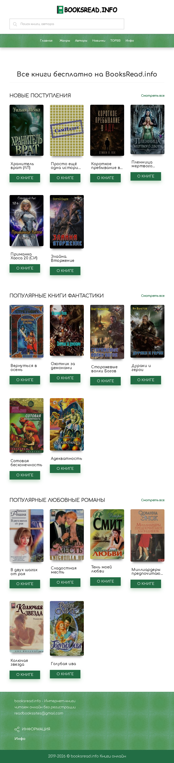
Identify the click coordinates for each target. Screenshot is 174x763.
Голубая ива (63, 664)
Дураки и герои (141, 368)
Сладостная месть (64, 570)
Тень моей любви (101, 569)
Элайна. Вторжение (62, 259)
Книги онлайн (113, 756)
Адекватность (66, 459)
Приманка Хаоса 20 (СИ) (24, 256)
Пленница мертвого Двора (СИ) (143, 166)
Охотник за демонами (63, 366)
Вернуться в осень (24, 368)
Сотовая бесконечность (26, 463)
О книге (24, 178)
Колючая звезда (19, 663)
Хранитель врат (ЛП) (22, 166)
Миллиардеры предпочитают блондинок (148, 574)
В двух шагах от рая (24, 572)
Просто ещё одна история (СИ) (66, 168)
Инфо (19, 739)
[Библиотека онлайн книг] (87, 9)
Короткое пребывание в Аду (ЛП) (105, 168)
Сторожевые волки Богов (104, 369)
